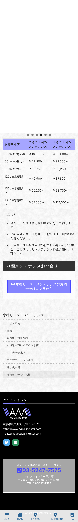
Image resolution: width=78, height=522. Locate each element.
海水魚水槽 (13, 367)
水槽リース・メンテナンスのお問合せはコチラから (41, 286)
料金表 (8, 330)
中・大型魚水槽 (16, 352)
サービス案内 (12, 323)
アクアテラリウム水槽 (20, 360)
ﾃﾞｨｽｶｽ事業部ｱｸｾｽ (55, 519)
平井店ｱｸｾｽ (35, 519)
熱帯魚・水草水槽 (17, 338)
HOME (20, 519)
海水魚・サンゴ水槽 (19, 374)
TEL (72, 519)
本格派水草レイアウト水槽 (23, 345)
